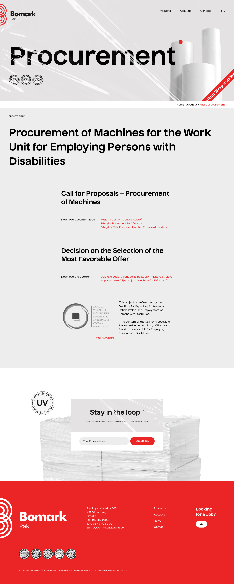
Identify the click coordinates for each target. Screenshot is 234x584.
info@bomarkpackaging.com (107, 527)
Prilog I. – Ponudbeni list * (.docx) (121, 223)
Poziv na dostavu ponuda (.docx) (121, 219)
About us (192, 104)
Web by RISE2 (65, 570)
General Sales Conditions (112, 570)
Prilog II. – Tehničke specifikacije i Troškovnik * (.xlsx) (133, 227)
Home (180, 104)
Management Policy (85, 570)
